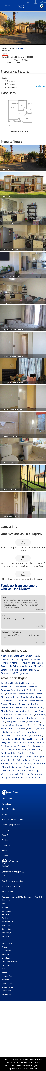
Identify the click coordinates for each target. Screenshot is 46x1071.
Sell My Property (8, 891)
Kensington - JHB (8, 922)
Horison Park (33, 721)
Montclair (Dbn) (7, 933)
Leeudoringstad (7, 987)
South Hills (6, 925)
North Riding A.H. (23, 739)
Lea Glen (41, 728)
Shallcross (5, 936)
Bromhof (20, 690)
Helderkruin (30, 718)
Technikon (5, 770)
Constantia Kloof (26, 693)
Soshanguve (6, 911)
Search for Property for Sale (12, 886)
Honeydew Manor (9, 662)
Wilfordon (25, 773)
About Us (5, 835)
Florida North (35, 707)
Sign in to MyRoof (21, 7)
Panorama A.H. (24, 746)
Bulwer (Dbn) (6, 929)
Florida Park (7, 711)
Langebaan (6, 958)
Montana (5, 904)
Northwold (28, 742)
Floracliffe (24, 704)
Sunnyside (5, 914)
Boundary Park (8, 690)
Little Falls (12, 666)
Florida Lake (21, 707)
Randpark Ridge (8, 753)
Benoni (4, 947)
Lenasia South (7, 983)
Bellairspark (21, 686)
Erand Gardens (7, 991)
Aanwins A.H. (7, 683)
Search (7, 6)
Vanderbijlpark (7, 951)
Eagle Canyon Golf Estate (26, 655)
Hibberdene (6, 965)
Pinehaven (6, 749)
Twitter (4, 850)
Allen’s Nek (6, 655)
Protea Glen (6, 972)
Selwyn (4, 763)
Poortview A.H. (20, 749)
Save (23, 543)
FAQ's (4, 876)
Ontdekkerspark (8, 746)
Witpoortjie (17, 777)
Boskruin (33, 686)
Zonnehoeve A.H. (33, 777)
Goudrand (40, 714)
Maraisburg (31, 732)
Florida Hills (7, 707)
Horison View (7, 725)
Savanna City (6, 994)
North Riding (7, 739)
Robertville (35, 753)
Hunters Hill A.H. (23, 725)
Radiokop (13, 669)
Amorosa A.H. (7, 686)
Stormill (6, 766)
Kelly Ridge (38, 725)
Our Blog (5, 840)
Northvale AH (14, 742)
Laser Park (19, 48)
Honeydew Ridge (28, 662)
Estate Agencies (7, 830)
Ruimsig (11, 759)
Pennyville (38, 746)
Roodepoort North (23, 756)
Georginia (32, 711)
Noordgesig (36, 735)
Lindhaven (7, 732)
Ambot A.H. (31, 683)
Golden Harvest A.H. (24, 714)
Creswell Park (12, 697)
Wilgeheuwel (22, 673)
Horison (21, 721)
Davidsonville (27, 697)
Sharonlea (14, 763)
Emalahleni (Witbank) (9, 962)
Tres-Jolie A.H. (18, 770)
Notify (23, 559)
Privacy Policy (7, 804)
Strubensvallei (8, 673)
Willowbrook (37, 773)
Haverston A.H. (8, 659)
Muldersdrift (22, 735)
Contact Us (6, 845)
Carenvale (11, 693)
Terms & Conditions (9, 809)
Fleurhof (13, 704)
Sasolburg (5, 954)
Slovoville (26, 763)
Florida (34, 704)
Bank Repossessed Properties (12, 881)
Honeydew (35, 659)
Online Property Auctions (11, 825)
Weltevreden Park (9, 773)
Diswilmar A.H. (9, 700)
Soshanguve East (8, 998)
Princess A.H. (34, 749)
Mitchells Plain (7, 976)
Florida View (20, 711)
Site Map (5, 814)
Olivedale (40, 742)
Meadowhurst (7, 735)
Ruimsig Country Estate (28, 759)
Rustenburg (6, 969)
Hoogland (11, 721)
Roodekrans (6, 756)
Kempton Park (7, 943)
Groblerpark (6, 718)
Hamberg (18, 718)
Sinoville (5, 907)
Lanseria (31, 728)
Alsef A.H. (19, 683)
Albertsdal (5, 980)
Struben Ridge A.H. (29, 669)
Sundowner (17, 766)
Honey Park (22, 659)
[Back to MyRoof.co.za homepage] (34, 3)
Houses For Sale (8, 799)
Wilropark (5, 777)
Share (23, 575)
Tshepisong (32, 770)
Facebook (5, 856)
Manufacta (19, 732)
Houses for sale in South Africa (13, 819)
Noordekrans (25, 666)
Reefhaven (23, 753)
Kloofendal (20, 728)
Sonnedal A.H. (39, 763)
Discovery (40, 697)
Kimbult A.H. (7, 728)
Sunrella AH (30, 766)
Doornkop (22, 700)
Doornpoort (6, 900)
